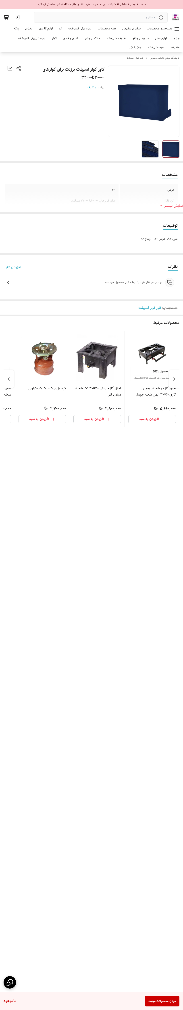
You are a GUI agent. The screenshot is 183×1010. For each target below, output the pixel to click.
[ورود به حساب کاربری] (18, 17)
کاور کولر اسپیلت (135, 58)
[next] (8, 379)
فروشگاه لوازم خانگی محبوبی (164, 58)
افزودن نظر (13, 267)
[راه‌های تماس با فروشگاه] (10, 982)
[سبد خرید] (6, 17)
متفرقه (91, 87)
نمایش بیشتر (173, 205)
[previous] (174, 379)
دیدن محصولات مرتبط (162, 1001)
